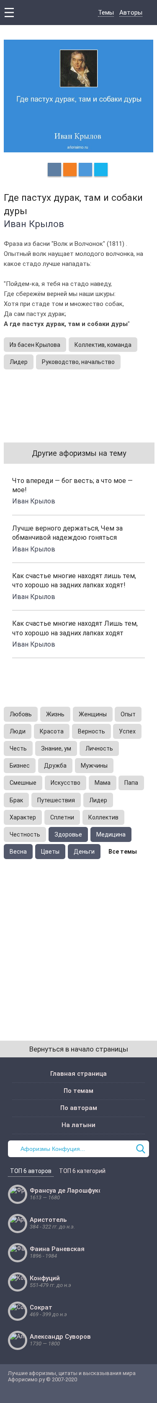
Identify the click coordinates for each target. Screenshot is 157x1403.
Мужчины (94, 765)
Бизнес (20, 765)
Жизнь (55, 714)
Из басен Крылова (35, 344)
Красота (52, 731)
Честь (18, 748)
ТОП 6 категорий (82, 1171)
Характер (23, 817)
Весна (18, 851)
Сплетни (62, 817)
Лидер (19, 362)
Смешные (23, 782)
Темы (106, 12)
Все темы (122, 851)
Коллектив (103, 817)
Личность (99, 748)
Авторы (130, 12)
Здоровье (68, 834)
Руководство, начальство (78, 362)
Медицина (111, 834)
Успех (127, 731)
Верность (91, 731)
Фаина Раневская (57, 1249)
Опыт (128, 714)
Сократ (41, 1307)
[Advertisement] (78, 941)
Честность (25, 834)
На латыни (78, 1125)
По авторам (78, 1108)
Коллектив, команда (103, 344)
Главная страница (78, 1073)
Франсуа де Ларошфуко (66, 1190)
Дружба (55, 765)
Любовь (21, 714)
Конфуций (45, 1278)
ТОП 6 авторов (30, 1171)
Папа (131, 782)
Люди (18, 731)
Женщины (93, 714)
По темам (78, 1091)
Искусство (65, 782)
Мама (103, 782)
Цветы (50, 851)
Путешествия (56, 800)
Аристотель (48, 1220)
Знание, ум (56, 748)
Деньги (84, 851)
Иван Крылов (34, 223)
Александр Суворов (60, 1336)
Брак (16, 800)
